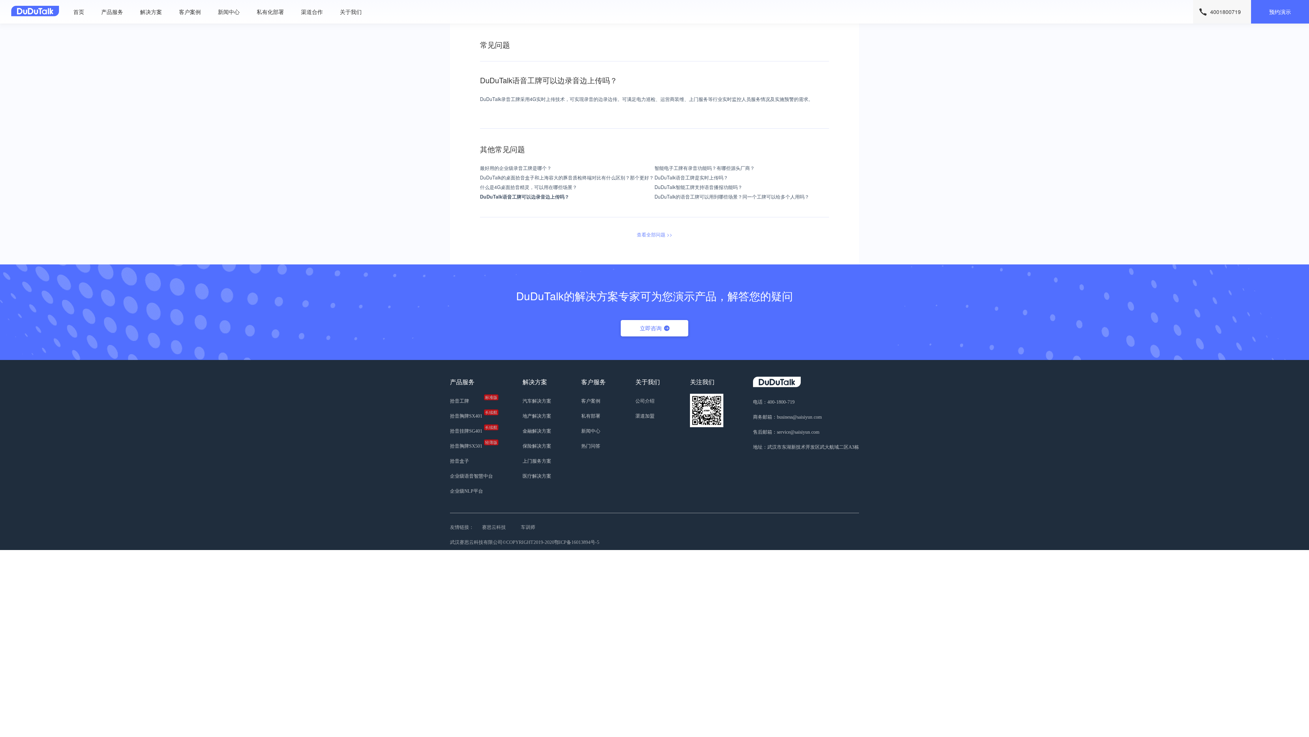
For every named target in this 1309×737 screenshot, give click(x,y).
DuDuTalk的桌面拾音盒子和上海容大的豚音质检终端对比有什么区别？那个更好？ (567, 177)
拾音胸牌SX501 (471, 444)
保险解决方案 (537, 446)
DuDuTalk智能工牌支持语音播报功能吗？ (698, 187)
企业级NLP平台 (466, 491)
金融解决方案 (537, 431)
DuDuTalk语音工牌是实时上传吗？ (691, 177)
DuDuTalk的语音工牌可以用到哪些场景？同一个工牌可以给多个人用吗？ (731, 196)
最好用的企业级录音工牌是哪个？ (516, 167)
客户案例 (190, 12)
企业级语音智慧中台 (471, 476)
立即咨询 (651, 328)
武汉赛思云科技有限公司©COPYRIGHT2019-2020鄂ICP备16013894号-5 (524, 542)
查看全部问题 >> (654, 234)
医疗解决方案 (537, 476)
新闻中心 (229, 12)
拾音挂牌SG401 (471, 429)
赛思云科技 (494, 527)
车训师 (528, 527)
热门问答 (590, 446)
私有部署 (590, 416)
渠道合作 (312, 12)
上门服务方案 (537, 461)
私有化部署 (270, 12)
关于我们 (351, 12)
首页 (78, 12)
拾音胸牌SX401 (471, 414)
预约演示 (1280, 12)
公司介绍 (644, 401)
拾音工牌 (471, 399)
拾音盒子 (459, 461)
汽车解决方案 (537, 401)
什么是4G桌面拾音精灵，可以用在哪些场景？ (528, 187)
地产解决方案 (537, 416)
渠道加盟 (644, 416)
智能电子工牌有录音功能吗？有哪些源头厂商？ (704, 167)
